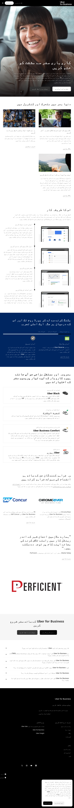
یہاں (57, 793)
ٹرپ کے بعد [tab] (41, 331)
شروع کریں (9, 3)
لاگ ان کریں (18, 3)
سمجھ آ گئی (47, 803)
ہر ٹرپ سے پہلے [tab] (64, 331)
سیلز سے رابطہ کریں (40, 89)
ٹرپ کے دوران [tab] (52, 331)
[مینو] (2, 3)
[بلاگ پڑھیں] (55, 118)
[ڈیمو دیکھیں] (19, 118)
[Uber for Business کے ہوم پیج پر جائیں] (66, 3)
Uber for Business (63, 699)
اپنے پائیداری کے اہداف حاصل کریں (55, 175)
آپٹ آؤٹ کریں (59, 803)
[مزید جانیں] (19, 500)
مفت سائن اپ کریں (62, 89)
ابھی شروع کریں (48, 632)
